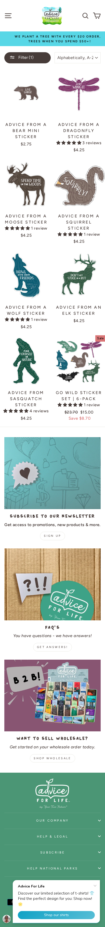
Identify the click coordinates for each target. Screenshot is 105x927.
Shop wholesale (52, 758)
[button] (69, 142)
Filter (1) (25, 57)
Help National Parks (52, 868)
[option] (52, 39)
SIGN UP (52, 535)
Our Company (52, 820)
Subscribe (52, 852)
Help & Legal (52, 836)
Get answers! (52, 647)
